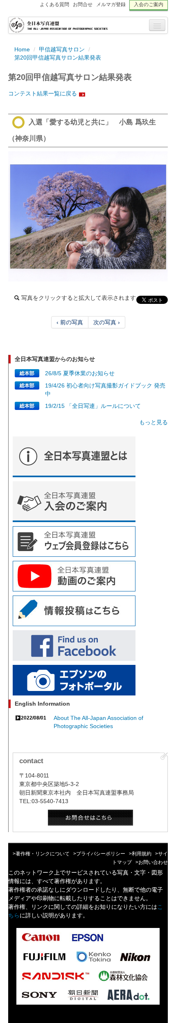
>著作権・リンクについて (41, 854)
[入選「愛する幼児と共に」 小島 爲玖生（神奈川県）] (88, 216)
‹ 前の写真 (69, 322)
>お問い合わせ (151, 862)
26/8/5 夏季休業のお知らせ (80, 373)
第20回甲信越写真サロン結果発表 (57, 57)
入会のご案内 (148, 4)
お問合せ (83, 4)
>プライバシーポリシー (99, 854)
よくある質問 (54, 4)
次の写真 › (106, 322)
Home (22, 49)
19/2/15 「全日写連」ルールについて (93, 406)
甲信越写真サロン (62, 49)
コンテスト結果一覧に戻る (42, 93)
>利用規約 (140, 854)
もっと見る (153, 422)
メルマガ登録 (111, 4)
